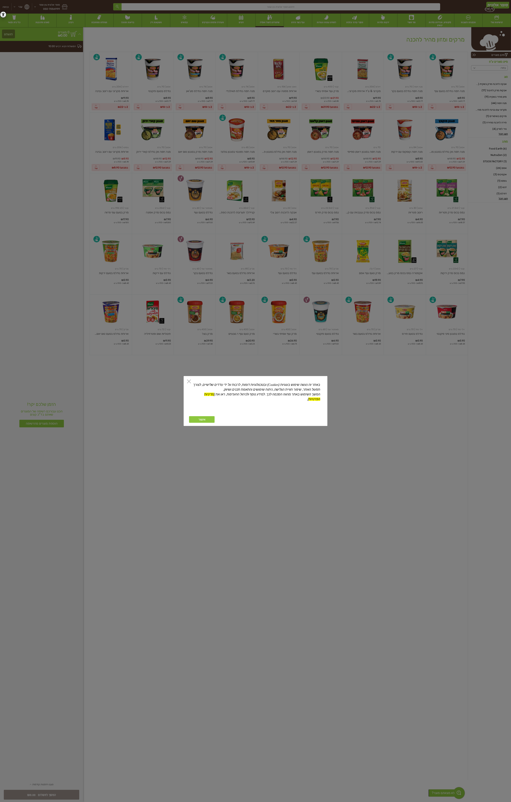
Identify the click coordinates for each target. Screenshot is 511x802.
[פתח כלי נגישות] (3, 14)
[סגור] (189, 381)
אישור (201, 419)
